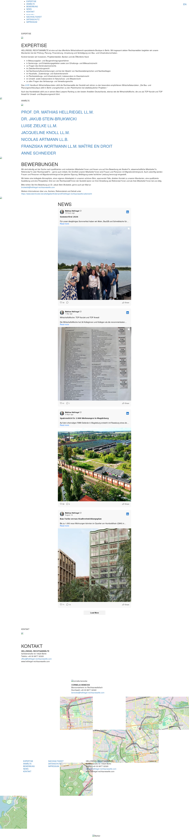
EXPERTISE (31, 1)
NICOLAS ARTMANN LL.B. (44, 139)
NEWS (29, 9)
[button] (96, 835)
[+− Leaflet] (94, 734)
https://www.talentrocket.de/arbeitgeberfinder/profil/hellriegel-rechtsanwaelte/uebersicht (56, 193)
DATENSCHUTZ (32, 19)
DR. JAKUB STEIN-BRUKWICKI (49, 118)
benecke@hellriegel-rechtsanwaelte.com (87, 692)
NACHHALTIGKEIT (34, 16)
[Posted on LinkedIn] (127, 211)
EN (184, 4)
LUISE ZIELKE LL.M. (39, 125)
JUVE (27, 85)
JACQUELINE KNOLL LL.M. (45, 132)
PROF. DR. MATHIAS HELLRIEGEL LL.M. (57, 112)
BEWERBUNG (32, 6)
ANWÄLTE (30, 4)
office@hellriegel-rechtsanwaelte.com (36, 658)
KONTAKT (30, 11)
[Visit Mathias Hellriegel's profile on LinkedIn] (62, 212)
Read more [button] (64, 223)
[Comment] (66, 302)
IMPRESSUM (31, 22)
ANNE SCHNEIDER (38, 153)
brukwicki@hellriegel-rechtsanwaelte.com (38, 187)
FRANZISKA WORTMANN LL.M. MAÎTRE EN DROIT (66, 146)
